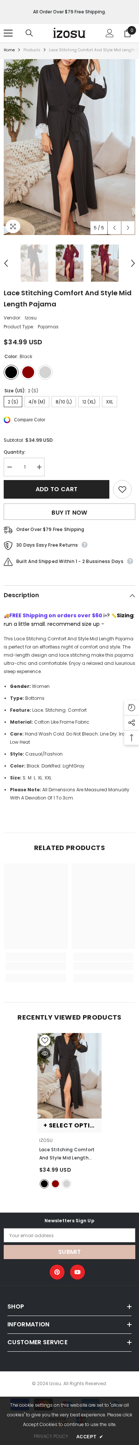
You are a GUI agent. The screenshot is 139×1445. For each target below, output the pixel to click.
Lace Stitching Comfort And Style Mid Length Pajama (67, 1154)
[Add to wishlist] (122, 489)
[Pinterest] (57, 1272)
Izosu (31, 318)
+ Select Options (72, 1125)
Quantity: (15, 452)
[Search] (29, 33)
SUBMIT (69, 1252)
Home (9, 50)
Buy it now (69, 512)
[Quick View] (44, 1053)
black (44, 1183)
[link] (36, 966)
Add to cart (57, 489)
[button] (114, 227)
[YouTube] (77, 1272)
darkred (55, 1183)
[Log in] (110, 33)
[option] (69, 147)
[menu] (8, 33)
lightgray (66, 1183)
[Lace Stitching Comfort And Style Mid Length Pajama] (69, 1076)
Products (31, 50)
